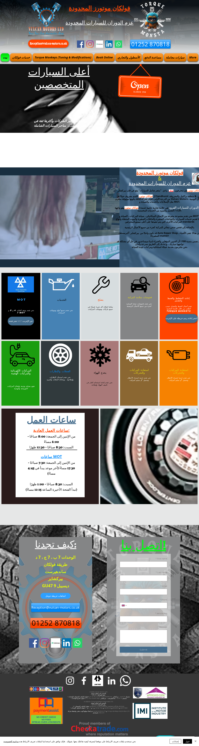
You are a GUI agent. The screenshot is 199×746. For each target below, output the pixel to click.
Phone (163, 599)
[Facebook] (80, 44)
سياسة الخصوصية (11, 741)
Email (163, 586)
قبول (187, 741)
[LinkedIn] (109, 44)
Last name (161, 572)
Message (162, 627)
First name (161, 558)
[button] (21, 57)
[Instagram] (90, 44)
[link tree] (97, 680)
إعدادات (175, 741)
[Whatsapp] (118, 44)
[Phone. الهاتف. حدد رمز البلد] (124, 605)
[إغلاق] (195, 741)
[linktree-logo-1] (99, 44)
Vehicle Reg (161, 613)
